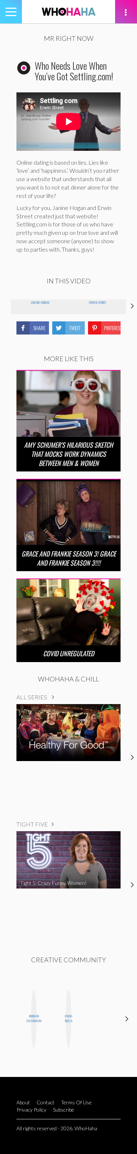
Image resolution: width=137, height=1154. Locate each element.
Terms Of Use (76, 1102)
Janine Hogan (40, 302)
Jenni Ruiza (68, 1018)
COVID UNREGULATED (68, 653)
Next (127, 1018)
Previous (10, 1018)
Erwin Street (97, 302)
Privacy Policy (31, 1110)
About (23, 1102)
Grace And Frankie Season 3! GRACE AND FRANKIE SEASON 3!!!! (69, 558)
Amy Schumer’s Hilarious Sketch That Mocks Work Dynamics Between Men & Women (68, 454)
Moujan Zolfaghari (34, 1018)
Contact (45, 1102)
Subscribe (63, 1110)
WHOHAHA (68, 11)
